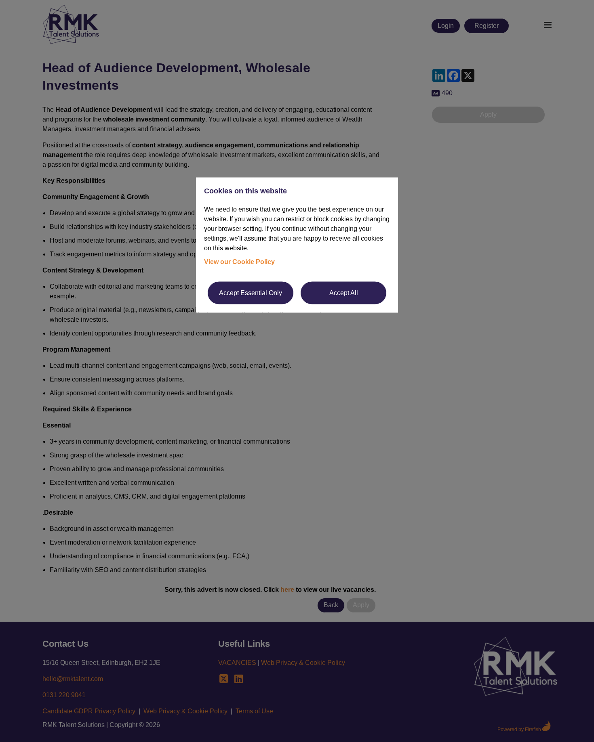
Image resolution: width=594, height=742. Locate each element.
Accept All (343, 292)
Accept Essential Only (250, 292)
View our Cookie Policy (239, 261)
